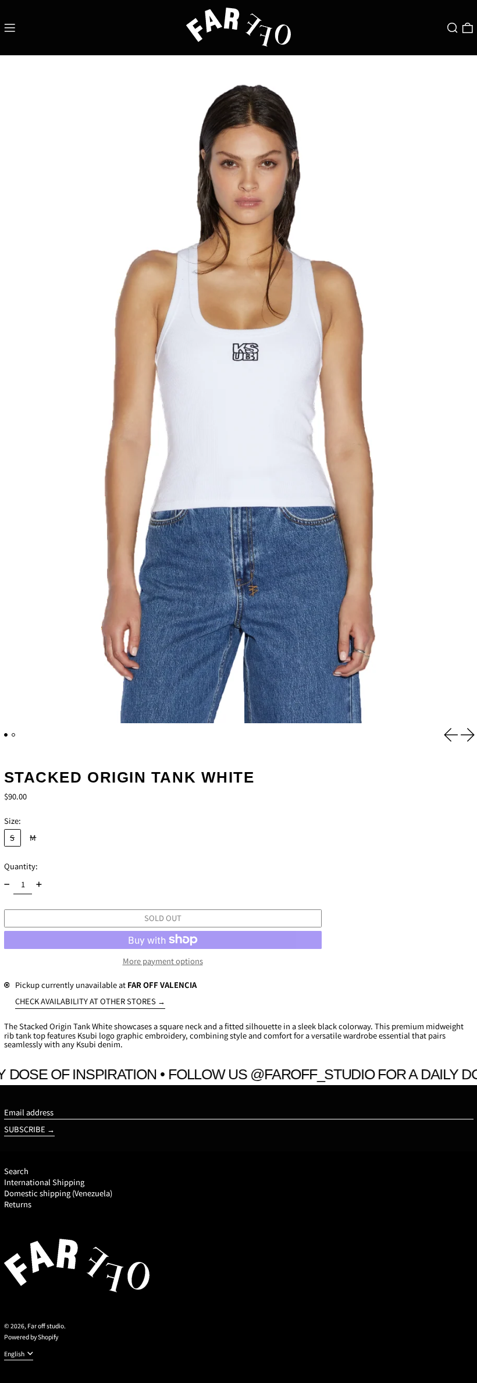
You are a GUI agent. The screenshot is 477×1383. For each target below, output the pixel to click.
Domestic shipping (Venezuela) (58, 1193)
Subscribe (24, 1129)
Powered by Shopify (31, 1336)
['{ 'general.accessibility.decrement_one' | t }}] (6, 884)
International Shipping (44, 1182)
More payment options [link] (163, 961)
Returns (17, 1204)
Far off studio (45, 1325)
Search (16, 1170)
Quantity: (21, 866)
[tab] (6, 735)
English (15, 1353)
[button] (452, 28)
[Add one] (38, 884)
